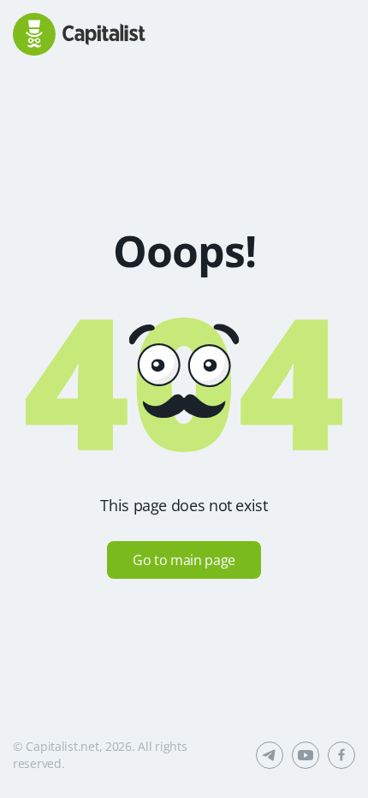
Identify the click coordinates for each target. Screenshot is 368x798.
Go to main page (184, 560)
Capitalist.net (62, 746)
